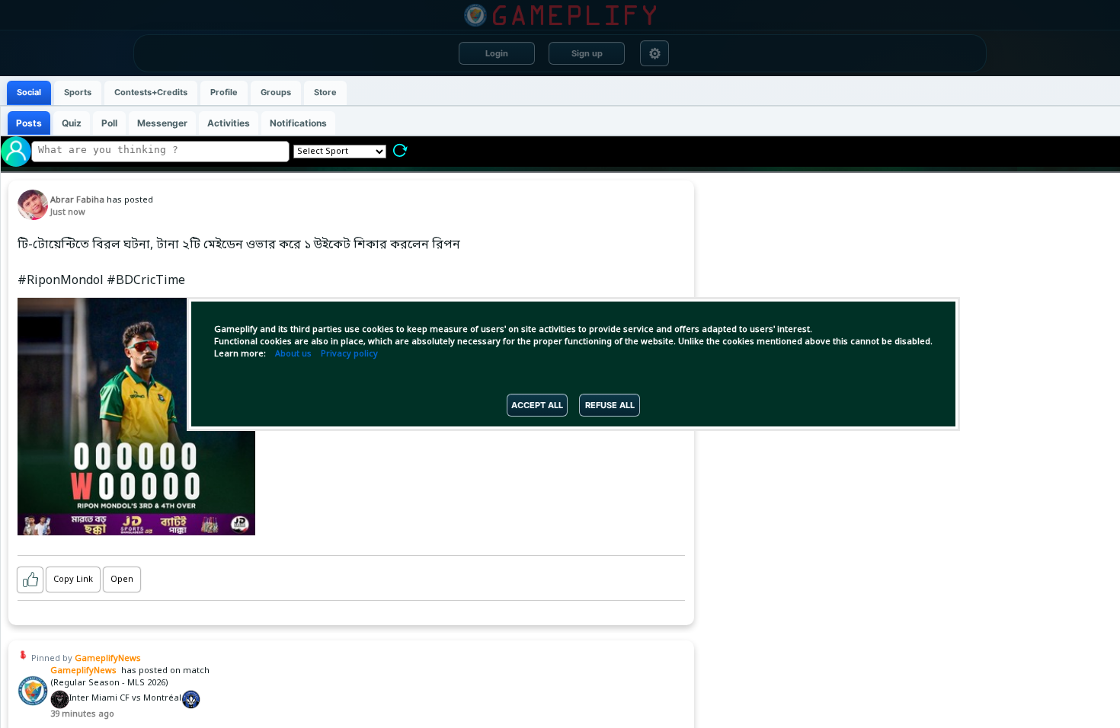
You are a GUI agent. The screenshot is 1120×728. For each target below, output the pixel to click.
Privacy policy (349, 354)
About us (293, 354)
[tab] (29, 93)
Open (121, 579)
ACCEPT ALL (537, 405)
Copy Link (73, 579)
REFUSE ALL (610, 405)
